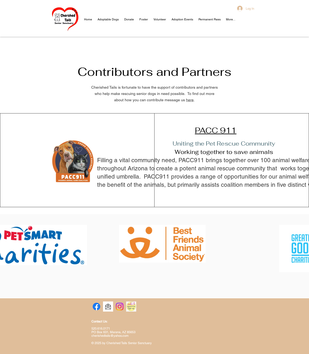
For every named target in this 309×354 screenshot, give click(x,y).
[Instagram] (120, 306)
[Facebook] (96, 306)
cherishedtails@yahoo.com (110, 335)
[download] (131, 306)
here (190, 100)
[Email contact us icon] (108, 306)
